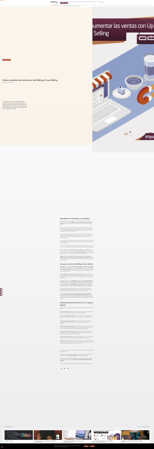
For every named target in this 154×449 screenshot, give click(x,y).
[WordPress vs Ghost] (19, 436)
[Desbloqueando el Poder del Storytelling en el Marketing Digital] (135, 436)
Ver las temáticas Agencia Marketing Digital (143, 426)
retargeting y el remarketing (81, 252)
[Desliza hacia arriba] (2, 447)
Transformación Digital (72, 1)
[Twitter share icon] (61, 368)
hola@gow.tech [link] (55, 4)
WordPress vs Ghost (9, 441)
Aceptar (92, 446)
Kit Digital (61, 1)
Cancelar (86, 446)
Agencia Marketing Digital (80, 1)
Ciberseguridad (100, 1)
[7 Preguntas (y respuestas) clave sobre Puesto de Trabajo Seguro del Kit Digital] (48, 436)
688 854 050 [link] (52, 4)
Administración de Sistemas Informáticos (91, 1)
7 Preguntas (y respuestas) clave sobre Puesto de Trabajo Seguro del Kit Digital (44, 441)
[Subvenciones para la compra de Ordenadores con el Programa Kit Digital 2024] (77, 436)
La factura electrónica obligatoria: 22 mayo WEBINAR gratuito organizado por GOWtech (103, 441)
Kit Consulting (66, 1)
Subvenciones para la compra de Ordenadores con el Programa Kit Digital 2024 (73, 441)
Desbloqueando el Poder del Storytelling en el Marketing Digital (132, 441)
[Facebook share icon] (64, 368)
